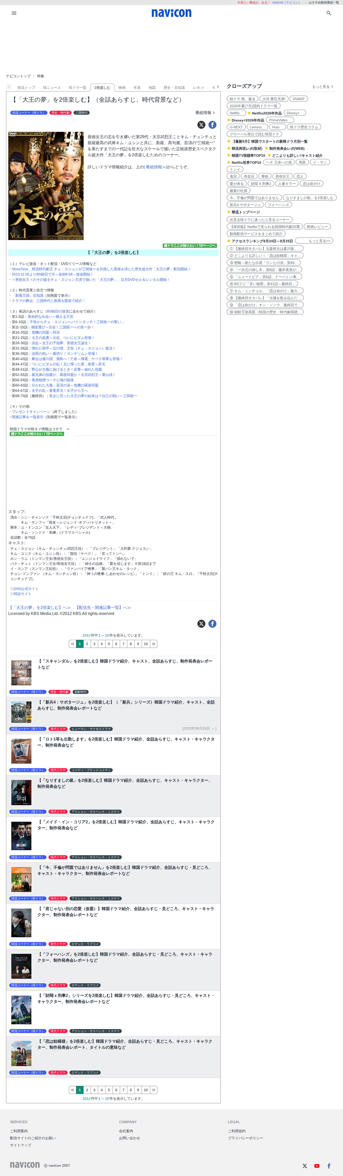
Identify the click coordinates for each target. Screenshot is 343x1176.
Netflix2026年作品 (267, 113)
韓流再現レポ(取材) (247, 148)
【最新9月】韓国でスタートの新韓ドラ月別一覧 (270, 141)
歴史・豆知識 (174, 88)
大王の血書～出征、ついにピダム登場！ (63, 338)
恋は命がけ (311, 184)
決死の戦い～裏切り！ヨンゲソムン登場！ (65, 353)
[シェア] (212, 125)
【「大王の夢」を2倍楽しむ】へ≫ (39, 607)
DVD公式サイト (26, 589)
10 (146, 644)
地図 (152, 88)
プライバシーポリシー (245, 1138)
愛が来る (237, 184)
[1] (72, 644)
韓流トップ (26, 88)
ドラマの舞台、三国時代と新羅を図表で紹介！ (49, 301)
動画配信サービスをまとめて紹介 (256, 234)
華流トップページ (246, 212)
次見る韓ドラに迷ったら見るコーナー (260, 220)
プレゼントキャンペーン (31, 412)
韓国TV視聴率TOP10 (248, 155)
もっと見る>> (314, 241)
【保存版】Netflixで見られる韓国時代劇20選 (265, 227)
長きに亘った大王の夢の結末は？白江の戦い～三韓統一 (93, 396)
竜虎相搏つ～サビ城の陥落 (53, 380)
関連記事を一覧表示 (27, 417)
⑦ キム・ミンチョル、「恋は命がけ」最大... (265, 291)
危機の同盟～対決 (46, 332)
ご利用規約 (237, 1131)
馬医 (302, 162)
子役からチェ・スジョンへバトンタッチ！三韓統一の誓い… (77, 322)
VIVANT (299, 99)
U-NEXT (236, 127)
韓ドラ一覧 (77, 88)
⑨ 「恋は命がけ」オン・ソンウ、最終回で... (265, 305)
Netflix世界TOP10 (246, 163)
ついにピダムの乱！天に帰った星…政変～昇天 (68, 364)
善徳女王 (282, 176)
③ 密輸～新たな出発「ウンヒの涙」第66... (264, 263)
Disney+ (295, 113)
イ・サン (320, 162)
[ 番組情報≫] (155, 167)
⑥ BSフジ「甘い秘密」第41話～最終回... (262, 284)
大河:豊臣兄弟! (273, 99)
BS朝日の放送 (58, 311)
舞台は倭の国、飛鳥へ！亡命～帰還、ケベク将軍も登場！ (77, 359)
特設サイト (22, 594)
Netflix (236, 113)
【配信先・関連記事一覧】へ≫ (103, 607)
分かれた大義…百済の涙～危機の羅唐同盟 (65, 385)
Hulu (277, 127)
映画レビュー (317, 227)
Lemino (257, 127)
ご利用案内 (19, 1131)
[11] (153, 644)
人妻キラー (287, 184)
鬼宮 (233, 176)
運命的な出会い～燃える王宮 (50, 317)
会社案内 (126, 1131)
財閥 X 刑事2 (261, 184)
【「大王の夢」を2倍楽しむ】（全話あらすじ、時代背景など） (97, 99)
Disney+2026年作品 (248, 120)
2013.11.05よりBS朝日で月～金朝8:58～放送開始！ (53, 274)
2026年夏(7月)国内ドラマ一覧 (253, 106)
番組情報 (203, 112)
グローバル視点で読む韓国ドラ (254, 134)
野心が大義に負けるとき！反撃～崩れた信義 (67, 369)
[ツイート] (201, 125)
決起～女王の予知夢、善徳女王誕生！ (61, 343)
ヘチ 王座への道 (279, 162)
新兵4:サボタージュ (245, 205)
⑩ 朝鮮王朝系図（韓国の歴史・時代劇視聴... (265, 312)
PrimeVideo (280, 120)
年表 (137, 88)
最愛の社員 (238, 191)
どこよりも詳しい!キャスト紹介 (297, 155)
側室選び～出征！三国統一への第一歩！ (62, 327)
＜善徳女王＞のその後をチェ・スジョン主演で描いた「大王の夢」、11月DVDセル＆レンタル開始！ (91, 280)
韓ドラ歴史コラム (304, 127)
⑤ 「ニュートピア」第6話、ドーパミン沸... (264, 277)
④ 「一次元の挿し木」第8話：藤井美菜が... (264, 270)
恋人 (300, 176)
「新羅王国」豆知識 (27, 295)
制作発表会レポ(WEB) (287, 148)
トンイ (235, 169)
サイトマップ (20, 1145)
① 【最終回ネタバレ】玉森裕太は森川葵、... (265, 249)
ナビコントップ (18, 76)
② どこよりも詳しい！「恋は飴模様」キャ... (265, 256)
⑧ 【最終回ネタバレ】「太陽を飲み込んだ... (265, 298)
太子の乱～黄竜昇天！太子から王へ (60, 390)
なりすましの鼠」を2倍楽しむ (310, 198)
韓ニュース (52, 88)
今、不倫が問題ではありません (254, 198)
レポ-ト (199, 88)
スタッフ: (16, 511)
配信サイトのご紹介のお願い (33, 1138)
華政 (264, 176)
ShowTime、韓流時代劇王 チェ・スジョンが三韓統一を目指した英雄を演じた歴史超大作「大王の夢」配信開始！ (101, 269)
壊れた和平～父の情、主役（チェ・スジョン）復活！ (74, 348)
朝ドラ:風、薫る (242, 99)
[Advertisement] (171, 46)
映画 (122, 88)
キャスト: (16, 543)
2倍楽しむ (102, 88)
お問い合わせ (129, 1138)
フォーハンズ (278, 205)
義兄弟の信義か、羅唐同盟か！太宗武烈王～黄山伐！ (74, 375)
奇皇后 (249, 176)
